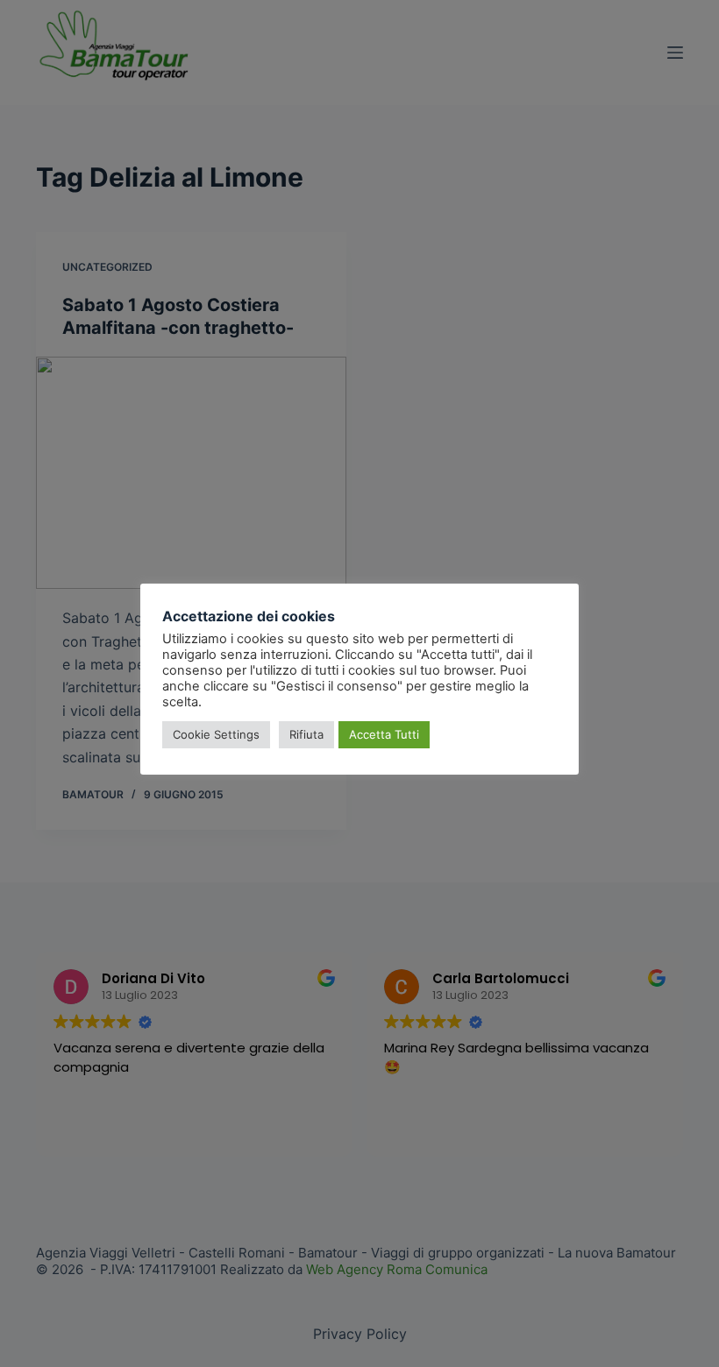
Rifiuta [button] (306, 734)
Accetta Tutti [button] (384, 734)
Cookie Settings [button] (216, 734)
